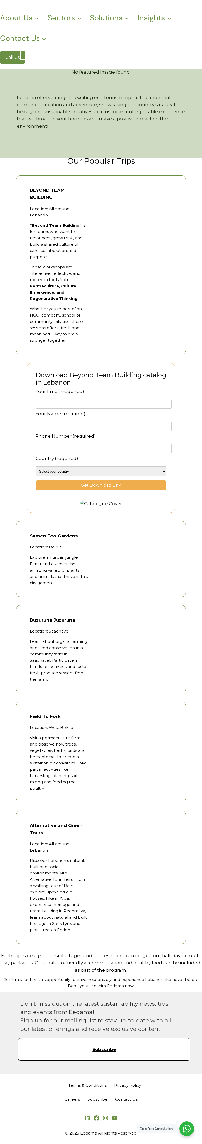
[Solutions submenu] (127, 18)
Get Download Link (101, 485)
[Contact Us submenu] (44, 38)
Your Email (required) (60, 391)
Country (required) (57, 458)
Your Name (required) (60, 413)
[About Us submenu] (36, 18)
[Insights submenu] (169, 18)
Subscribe (104, 1049)
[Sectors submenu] (79, 18)
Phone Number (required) (66, 436)
